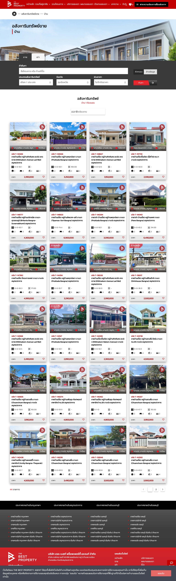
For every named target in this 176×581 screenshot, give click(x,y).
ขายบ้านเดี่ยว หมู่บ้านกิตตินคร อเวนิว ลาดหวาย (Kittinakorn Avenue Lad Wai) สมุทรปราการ (27, 159)
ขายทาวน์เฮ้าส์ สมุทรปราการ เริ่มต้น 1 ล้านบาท (68, 536)
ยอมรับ (161, 573)
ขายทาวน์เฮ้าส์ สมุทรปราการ (61, 520)
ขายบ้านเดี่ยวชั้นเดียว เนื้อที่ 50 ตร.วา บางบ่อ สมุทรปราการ (145, 158)
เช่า (116, 564)
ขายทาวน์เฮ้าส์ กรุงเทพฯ (20, 520)
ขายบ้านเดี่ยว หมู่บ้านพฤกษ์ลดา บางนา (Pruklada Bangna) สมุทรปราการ (66, 158)
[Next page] (162, 489)
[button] (88, 111)
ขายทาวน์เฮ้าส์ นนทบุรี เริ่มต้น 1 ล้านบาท (105, 536)
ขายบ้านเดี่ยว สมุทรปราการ (61, 516)
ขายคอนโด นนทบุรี (98, 524)
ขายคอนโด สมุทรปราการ (60, 524)
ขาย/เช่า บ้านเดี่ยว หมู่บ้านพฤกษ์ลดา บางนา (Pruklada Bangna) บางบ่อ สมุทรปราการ (108, 219)
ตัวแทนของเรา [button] (101, 4)
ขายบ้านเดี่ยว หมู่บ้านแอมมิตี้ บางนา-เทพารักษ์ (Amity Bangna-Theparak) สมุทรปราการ (27, 463)
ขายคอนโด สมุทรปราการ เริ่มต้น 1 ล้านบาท (67, 540)
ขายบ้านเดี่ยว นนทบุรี (99, 516)
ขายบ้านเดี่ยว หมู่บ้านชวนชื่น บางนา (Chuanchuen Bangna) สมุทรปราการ (146, 401)
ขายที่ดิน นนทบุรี (97, 528)
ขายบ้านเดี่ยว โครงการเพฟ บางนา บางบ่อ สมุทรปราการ (28, 280)
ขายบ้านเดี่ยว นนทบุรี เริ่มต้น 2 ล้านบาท (105, 532)
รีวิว (143, 564)
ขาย (116, 561)
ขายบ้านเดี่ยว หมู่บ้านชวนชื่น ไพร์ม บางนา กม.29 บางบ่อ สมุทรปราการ (146, 340)
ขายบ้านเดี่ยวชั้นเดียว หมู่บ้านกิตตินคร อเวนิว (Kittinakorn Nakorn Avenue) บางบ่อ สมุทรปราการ (107, 341)
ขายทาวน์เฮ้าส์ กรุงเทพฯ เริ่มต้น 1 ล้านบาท (26, 536)
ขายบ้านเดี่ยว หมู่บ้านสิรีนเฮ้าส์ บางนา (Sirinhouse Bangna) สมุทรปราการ (145, 280)
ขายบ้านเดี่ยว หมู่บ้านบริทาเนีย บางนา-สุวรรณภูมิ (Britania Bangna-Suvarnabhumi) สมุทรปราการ (26, 220)
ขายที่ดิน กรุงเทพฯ (18, 528)
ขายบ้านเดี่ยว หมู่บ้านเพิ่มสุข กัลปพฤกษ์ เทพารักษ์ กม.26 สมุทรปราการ (66, 401)
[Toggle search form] (125, 4)
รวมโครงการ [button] (58, 4)
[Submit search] (152, 82)
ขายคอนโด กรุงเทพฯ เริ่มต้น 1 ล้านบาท (25, 540)
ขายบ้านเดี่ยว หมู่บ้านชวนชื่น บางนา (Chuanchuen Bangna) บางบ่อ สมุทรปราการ (25, 402)
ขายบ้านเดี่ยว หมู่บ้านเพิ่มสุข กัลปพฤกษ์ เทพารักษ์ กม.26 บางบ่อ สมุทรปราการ (106, 401)
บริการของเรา (73, 4)
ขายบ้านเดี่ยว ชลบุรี (137, 516)
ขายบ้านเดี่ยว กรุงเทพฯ (20, 516)
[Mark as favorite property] (43, 177)
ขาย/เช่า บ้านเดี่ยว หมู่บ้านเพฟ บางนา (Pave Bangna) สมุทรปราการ (145, 219)
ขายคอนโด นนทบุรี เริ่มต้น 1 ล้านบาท (104, 540)
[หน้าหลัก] (16, 6)
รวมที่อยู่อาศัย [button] (41, 4)
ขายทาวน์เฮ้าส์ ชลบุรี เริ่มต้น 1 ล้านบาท (144, 536)
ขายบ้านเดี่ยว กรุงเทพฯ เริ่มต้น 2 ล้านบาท (26, 532)
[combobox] (73, 71)
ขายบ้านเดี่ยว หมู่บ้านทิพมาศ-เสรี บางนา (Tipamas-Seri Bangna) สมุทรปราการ (67, 219)
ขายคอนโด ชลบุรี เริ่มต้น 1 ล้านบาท (143, 540)
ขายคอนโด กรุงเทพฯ (19, 524)
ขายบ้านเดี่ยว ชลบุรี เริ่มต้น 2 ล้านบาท (144, 532)
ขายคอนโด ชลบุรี (137, 524)
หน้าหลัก (30, 4)
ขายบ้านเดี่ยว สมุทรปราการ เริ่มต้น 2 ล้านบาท (68, 532)
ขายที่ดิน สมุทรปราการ (59, 528)
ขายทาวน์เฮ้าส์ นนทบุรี (99, 520)
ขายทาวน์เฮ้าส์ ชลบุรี (138, 520)
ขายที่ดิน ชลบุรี (136, 528)
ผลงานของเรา (86, 4)
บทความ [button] (115, 4)
